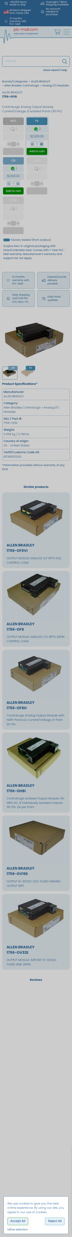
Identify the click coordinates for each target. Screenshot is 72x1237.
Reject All (55, 1221)
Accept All (17, 1221)
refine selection (17, 1229)
